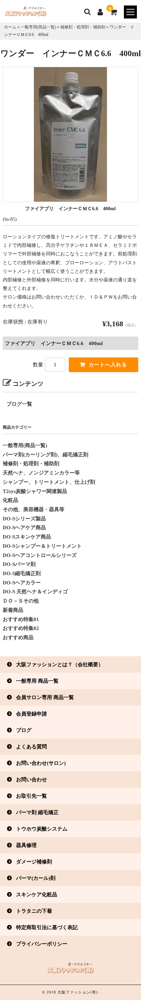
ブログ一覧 (19, 404)
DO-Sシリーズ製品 (24, 518)
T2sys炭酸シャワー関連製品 (35, 491)
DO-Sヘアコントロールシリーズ (40, 555)
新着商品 (13, 610)
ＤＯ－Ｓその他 (21, 601)
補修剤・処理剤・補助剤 (82, 27)
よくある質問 (31, 746)
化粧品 (10, 500)
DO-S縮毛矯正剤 (22, 573)
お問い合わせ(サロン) (41, 763)
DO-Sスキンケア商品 (27, 537)
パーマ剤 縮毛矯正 (37, 812)
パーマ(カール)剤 (35, 878)
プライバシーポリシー (41, 944)
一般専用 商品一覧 (37, 681)
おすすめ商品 (18, 637)
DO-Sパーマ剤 (19, 564)
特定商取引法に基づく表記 (47, 927)
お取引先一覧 (31, 796)
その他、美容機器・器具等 (33, 509)
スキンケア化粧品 (36, 894)
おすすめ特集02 (21, 628)
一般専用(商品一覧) (38, 27)
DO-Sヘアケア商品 (24, 527)
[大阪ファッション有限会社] (23, 13)
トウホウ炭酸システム (41, 829)
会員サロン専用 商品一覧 (45, 697)
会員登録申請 (31, 714)
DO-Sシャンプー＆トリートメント (42, 546)
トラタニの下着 (34, 911)
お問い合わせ (31, 779)
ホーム (10, 27)
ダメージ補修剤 (34, 861)
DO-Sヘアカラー (22, 582)
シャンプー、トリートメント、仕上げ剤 (49, 482)
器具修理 (26, 845)
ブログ (23, 730)
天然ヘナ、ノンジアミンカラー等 (41, 473)
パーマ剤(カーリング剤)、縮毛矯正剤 (45, 454)
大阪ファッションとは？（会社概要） (59, 664)
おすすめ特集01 (21, 619)
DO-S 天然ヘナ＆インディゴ (35, 591)
